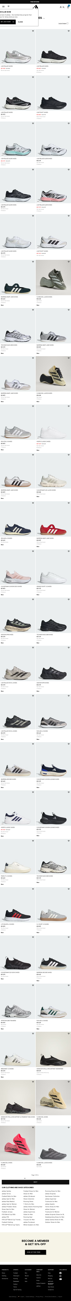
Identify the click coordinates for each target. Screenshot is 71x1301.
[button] (33, 31)
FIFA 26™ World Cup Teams (11, 1225)
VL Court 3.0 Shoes (43, 924)
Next (35, 1182)
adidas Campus (50, 1209)
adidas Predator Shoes (9, 1207)
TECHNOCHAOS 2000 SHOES (45, 876)
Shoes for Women (29, 1209)
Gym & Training (17, 1289)
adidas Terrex (6, 1194)
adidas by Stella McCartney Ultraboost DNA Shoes (18, 1117)
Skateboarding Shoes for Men (54, 1217)
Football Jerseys (7, 1212)
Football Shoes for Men (30, 1191)
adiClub (38, 1286)
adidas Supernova (29, 1212)
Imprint (60, 1296)
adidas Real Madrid (8, 1201)
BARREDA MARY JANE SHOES (9, 297)
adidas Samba (6, 1191)
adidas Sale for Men (8, 1199)
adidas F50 (5, 1217)
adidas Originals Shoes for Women (55, 1214)
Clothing (4, 1275)
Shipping (50, 1275)
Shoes (3, 1273)
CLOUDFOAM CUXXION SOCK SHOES (11, 586)
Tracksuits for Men (51, 1201)
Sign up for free (33, 1252)
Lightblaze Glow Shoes (8, 158)
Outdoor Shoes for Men (52, 1222)
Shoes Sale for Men (8, 1209)
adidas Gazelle (50, 1204)
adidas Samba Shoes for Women (55, 1220)
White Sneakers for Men (31, 1225)
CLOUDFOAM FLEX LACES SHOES (46, 490)
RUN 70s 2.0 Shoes (6, 441)
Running (15, 1278)
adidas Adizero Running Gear (32, 1207)
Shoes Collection (28, 1199)
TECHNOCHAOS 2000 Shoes (9, 345)
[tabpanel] (35, 607)
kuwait (22, 1296)
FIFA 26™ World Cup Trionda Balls (12, 1220)
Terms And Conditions (50, 1296)
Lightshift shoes (42, 112)
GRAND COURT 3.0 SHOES (44, 586)
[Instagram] (60, 1276)
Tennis (15, 1287)
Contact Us (51, 1289)
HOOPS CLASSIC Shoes (43, 441)
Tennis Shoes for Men (52, 1207)
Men (26, 1273)
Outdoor (15, 1284)
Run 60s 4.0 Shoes (6, 538)
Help (49, 1273)
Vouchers (50, 1284)
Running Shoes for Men (52, 1191)
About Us (38, 1275)
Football (15, 1273)
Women (27, 1275)
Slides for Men (28, 1214)
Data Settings (12, 1296)
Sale (26, 1281)
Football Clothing (7, 1222)
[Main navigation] (3, 6)
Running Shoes (28, 1201)
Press (37, 1280)
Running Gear (27, 1217)
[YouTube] (60, 1279)
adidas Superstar (50, 1199)
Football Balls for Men (9, 1196)
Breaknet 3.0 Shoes (7, 1069)
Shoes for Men (28, 1194)
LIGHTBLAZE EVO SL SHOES (9, 683)
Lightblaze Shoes (7, 66)
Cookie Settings (30, 1296)
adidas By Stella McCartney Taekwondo (50, 1069)
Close (20, 22)
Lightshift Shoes (42, 251)
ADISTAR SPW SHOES (7, 634)
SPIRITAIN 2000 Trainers (8, 1020)
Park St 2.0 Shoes (6, 876)
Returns (50, 1278)
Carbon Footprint (40, 1283)
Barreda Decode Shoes (8, 779)
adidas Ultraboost (29, 1196)
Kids (26, 1278)
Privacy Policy (39, 1296)
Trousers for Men (29, 1220)
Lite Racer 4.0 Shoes (7, 924)
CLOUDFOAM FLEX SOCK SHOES (10, 972)
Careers (38, 1277)
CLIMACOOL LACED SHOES (44, 297)
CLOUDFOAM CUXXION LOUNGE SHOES (48, 779)
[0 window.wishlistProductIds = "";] (8, 6)
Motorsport (16, 1275)
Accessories (5, 1278)
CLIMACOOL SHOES (42, 1117)
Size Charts (51, 1287)
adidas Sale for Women (9, 1204)
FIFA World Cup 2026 (8, 1214)
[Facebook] (60, 1273)
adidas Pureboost (29, 1222)
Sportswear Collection (52, 1196)
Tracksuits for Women (52, 1212)
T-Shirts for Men (28, 1204)
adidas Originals (50, 1194)
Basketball (16, 1281)
